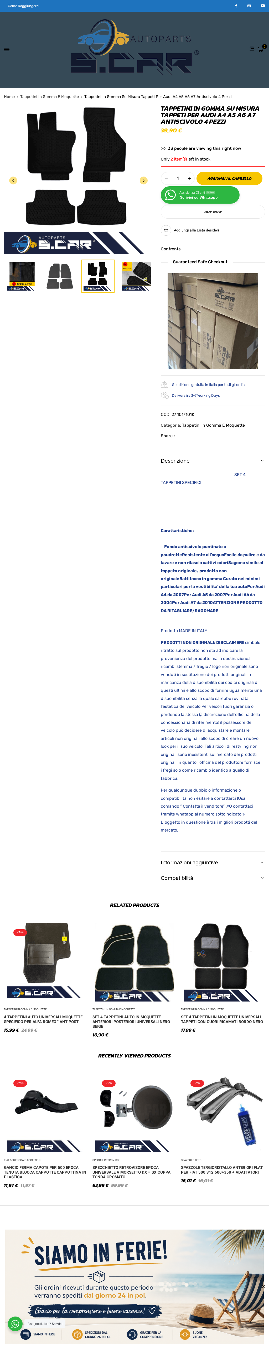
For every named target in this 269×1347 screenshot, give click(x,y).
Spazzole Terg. (191, 1160)
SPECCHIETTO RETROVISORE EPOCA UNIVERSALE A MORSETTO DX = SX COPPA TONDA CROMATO (131, 1172)
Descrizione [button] (175, 461)
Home (9, 96)
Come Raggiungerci (23, 6)
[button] (261, 50)
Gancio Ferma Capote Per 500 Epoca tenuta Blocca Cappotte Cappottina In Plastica (45, 1172)
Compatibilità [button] (177, 878)
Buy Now (213, 212)
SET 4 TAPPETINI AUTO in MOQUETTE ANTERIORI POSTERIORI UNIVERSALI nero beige (131, 1022)
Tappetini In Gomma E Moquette (49, 96)
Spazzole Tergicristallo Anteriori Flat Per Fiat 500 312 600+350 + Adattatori (222, 1170)
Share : (168, 435)
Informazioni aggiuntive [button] (189, 862)
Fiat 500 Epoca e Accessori (22, 1160)
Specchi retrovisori (106, 1160)
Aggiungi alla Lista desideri (196, 230)
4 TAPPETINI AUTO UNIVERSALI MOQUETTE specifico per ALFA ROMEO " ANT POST (43, 1019)
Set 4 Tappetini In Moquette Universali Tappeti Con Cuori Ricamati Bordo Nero (222, 1019)
